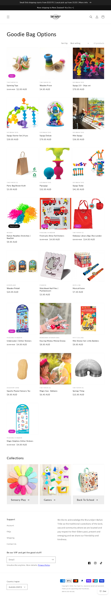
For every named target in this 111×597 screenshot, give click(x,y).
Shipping (10, 538)
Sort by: (64, 43)
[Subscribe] (53, 560)
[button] (8, 17)
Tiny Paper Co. (78, 586)
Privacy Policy (44, 565)
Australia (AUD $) (15, 587)
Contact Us (11, 544)
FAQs (9, 531)
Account (10, 525)
